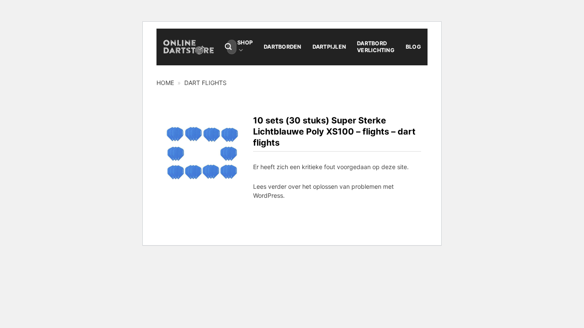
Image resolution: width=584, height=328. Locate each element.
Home (165, 82)
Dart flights (205, 82)
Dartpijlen (329, 47)
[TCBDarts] (188, 47)
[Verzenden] (228, 47)
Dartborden (282, 47)
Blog (413, 47)
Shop (245, 42)
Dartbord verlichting (376, 46)
